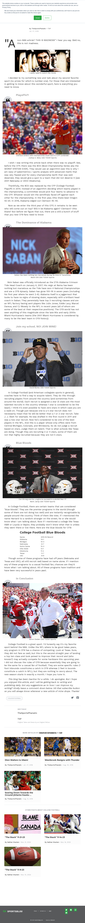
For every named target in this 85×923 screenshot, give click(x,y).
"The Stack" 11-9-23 (14, 870)
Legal (50, 911)
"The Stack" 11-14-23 (55, 837)
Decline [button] (47, 18)
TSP (49, 28)
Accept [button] (38, 18)
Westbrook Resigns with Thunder (62, 760)
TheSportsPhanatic (39, 28)
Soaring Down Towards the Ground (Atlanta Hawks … (19, 794)
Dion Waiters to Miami (16, 760)
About (35, 911)
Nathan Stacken (13, 842)
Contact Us (43, 911)
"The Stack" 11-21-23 (15, 837)
